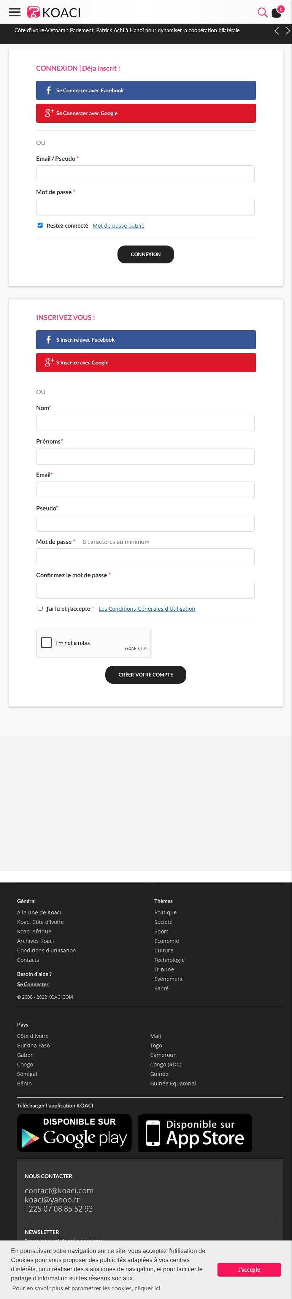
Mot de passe (55, 191)
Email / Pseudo (57, 158)
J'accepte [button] (249, 1269)
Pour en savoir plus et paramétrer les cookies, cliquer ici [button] (86, 1287)
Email (44, 474)
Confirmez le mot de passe (73, 574)
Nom (43, 407)
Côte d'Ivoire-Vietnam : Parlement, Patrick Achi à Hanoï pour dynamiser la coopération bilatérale (127, 30)
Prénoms (49, 441)
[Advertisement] (146, 812)
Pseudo (47, 508)
